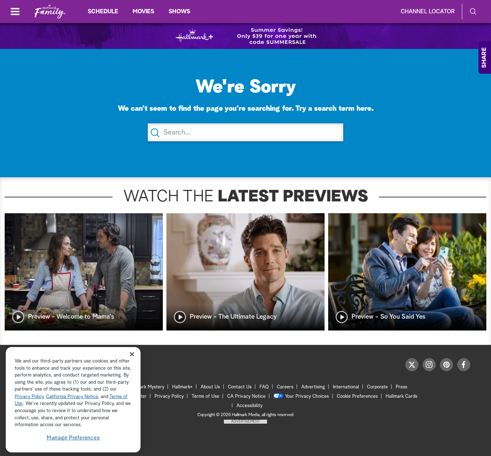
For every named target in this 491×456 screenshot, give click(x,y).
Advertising (313, 387)
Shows (179, 11)
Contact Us (240, 387)
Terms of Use (205, 396)
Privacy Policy (169, 396)
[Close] (132, 354)
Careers (285, 387)
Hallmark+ (182, 387)
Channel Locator (428, 11)
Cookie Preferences (357, 396)
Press (401, 387)
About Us (210, 387)
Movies (143, 11)
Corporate (377, 387)
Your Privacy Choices (307, 396)
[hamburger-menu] (15, 11)
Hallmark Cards (401, 396)
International (346, 387)
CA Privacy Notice (246, 396)
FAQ (264, 387)
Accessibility (249, 405)
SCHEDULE (103, 11)
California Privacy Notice (72, 397)
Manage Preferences (73, 438)
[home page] (50, 11)
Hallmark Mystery (146, 387)
